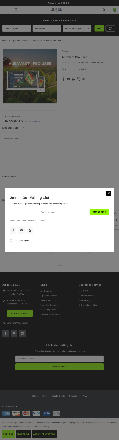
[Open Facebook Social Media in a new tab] (13, 230)
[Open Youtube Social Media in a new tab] (21, 230)
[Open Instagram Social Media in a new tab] (30, 230)
